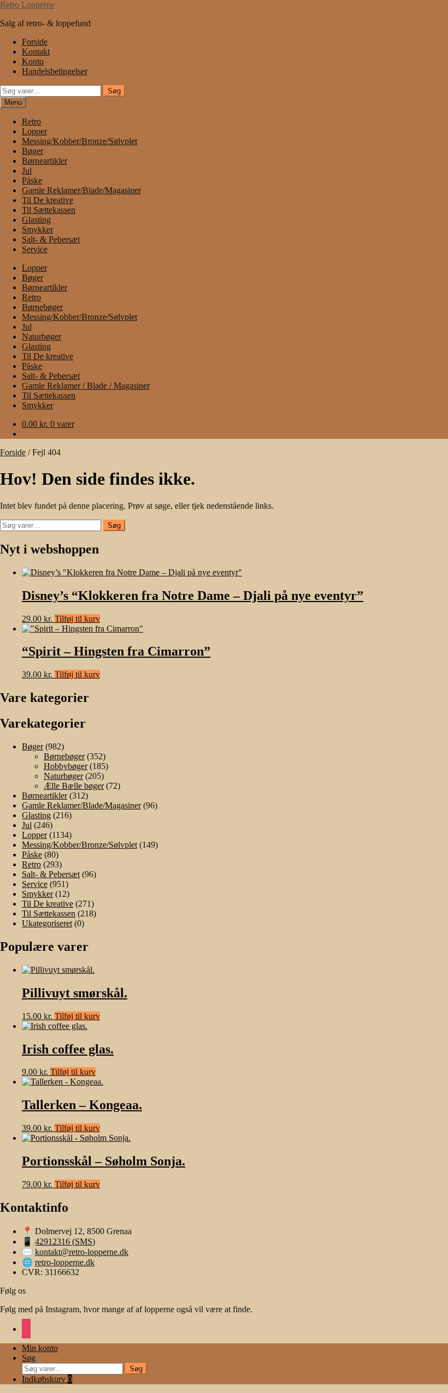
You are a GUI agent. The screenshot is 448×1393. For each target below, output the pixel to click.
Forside (35, 41)
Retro (31, 121)
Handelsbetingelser (54, 71)
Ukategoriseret (47, 923)
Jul (27, 170)
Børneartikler (44, 160)
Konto (33, 61)
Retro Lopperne (27, 4)
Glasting (36, 219)
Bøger (32, 151)
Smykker (37, 229)
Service (35, 249)
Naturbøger (41, 336)
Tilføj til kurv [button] (77, 618)
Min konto (40, 1348)
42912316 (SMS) (65, 1241)
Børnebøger (42, 307)
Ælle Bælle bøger (74, 785)
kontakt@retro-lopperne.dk (81, 1252)
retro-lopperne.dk (65, 1262)
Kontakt (36, 51)
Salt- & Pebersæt (51, 239)
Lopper (34, 131)
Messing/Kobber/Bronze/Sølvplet (79, 141)
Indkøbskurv (47, 1379)
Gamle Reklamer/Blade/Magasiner (81, 190)
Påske (32, 180)
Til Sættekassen (48, 210)
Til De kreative (47, 200)
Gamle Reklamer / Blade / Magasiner (86, 385)
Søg (114, 91)
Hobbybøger (65, 766)
